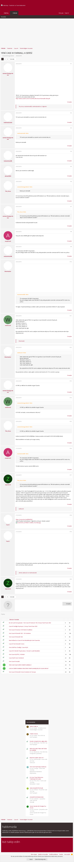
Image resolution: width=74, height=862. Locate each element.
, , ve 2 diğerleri (33, 106)
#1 (71, 63)
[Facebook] (3, 847)
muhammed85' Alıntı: (23, 294)
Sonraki (12, 59)
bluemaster (8, 271)
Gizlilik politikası (53, 854)
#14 (71, 397)
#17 (71, 475)
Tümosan (32, 762)
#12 (71, 347)
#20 (71, 579)
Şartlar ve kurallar (43, 854)
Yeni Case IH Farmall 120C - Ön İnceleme (20, 633)
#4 (71, 151)
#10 (71, 262)
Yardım (61, 854)
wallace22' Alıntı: (21, 353)
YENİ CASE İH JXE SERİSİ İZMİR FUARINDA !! (20, 665)
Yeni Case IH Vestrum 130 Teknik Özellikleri (20, 630)
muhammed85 (8, 161)
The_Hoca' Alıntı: (21, 212)
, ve (28, 573)
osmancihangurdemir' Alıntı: (24, 187)
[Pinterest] (13, 847)
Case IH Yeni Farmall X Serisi (16, 644)
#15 (71, 421)
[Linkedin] (9, 847)
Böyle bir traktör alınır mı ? (37, 757)
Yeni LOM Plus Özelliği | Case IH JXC (18, 647)
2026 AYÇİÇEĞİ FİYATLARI (36, 788)
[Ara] (71, 13)
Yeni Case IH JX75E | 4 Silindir (17, 654)
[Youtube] (22, 847)
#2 (71, 113)
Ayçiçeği (32, 802)
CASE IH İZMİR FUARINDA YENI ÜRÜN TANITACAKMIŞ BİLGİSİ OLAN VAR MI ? (29, 668)
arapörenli (8, 241)
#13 (71, 381)
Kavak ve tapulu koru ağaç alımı (38, 741)
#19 (71, 531)
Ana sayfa (67, 854)
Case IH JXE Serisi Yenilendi (16, 658)
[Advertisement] (37, 32)
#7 (71, 206)
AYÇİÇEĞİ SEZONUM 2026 (36, 797)
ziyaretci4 (8, 485)
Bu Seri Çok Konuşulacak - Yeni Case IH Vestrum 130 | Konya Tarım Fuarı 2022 (30, 623)
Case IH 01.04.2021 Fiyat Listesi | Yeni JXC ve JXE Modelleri (24, 651)
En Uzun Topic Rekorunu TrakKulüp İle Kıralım (36, 778)
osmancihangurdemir (8, 56)
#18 (71, 515)
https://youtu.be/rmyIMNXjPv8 (24, 519)
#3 (71, 128)
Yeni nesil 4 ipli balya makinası (38, 767)
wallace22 (8, 325)
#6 (71, 181)
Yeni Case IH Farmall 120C (16, 637)
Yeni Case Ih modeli (14, 661)
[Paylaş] (69, 64)
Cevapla (69, 102)
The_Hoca (8, 191)
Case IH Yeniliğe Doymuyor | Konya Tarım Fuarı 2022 (23, 626)
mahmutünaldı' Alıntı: (23, 133)
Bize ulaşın (34, 854)
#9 (71, 246)
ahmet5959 (8, 176)
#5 (71, 166)
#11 (71, 316)
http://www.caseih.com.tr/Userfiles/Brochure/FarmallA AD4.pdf (33, 98)
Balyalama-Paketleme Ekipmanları (36, 772)
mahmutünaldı (8, 122)
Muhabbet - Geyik (35, 784)
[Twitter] (19, 847)
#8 (71, 231)
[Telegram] (16, 847)
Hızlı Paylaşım (33, 793)
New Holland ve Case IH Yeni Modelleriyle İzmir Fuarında (24, 640)
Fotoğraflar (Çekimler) (36, 753)
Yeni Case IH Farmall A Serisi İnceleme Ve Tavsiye (22, 672)
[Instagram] (6, 847)
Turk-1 (8, 525)
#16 (71, 448)
